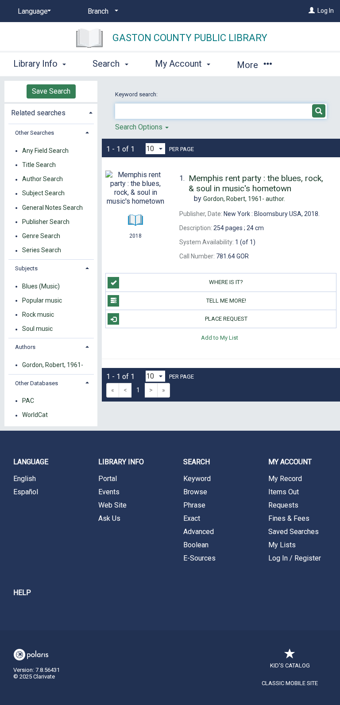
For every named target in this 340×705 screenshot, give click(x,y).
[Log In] (312, 10)
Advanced (198, 531)
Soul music (37, 329)
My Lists (282, 545)
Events (109, 492)
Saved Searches (293, 531)
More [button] (248, 65)
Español (25, 492)
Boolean (196, 545)
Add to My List (219, 337)
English (24, 478)
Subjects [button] (26, 268)
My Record (285, 478)
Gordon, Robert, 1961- (52, 364)
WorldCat (35, 415)
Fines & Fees (288, 518)
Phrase (194, 505)
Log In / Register (294, 558)
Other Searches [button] (34, 132)
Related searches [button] (38, 113)
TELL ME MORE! (226, 300)
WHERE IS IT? (226, 282)
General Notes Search (52, 207)
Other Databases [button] (36, 383)
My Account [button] (179, 63)
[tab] (50, 112)
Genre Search (41, 235)
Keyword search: (137, 94)
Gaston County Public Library (189, 37)
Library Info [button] (36, 63)
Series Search (41, 250)
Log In (325, 10)
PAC (28, 400)
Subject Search (43, 193)
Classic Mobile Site (290, 683)
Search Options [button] (139, 127)
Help (22, 592)
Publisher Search (46, 221)
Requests (283, 505)
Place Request (226, 318)
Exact (191, 518)
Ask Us (109, 518)
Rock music (38, 314)
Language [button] (30, 462)
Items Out (283, 492)
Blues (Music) (41, 286)
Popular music (42, 300)
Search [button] (107, 63)
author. (244, 198)
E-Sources (199, 558)
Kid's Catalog (290, 665)
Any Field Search (45, 150)
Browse (195, 492)
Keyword (197, 478)
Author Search (42, 179)
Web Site (112, 505)
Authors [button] (25, 347)
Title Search (39, 164)
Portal (107, 478)
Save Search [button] (51, 91)
